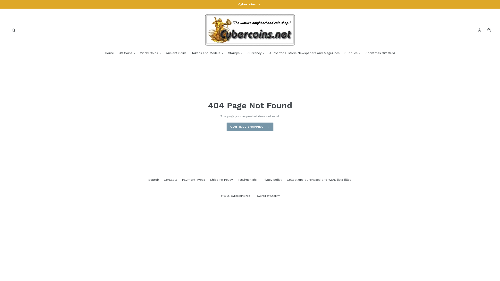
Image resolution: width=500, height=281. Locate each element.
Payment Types (193, 179)
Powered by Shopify (267, 195)
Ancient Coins (176, 53)
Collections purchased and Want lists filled (319, 179)
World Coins (151, 53)
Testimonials (247, 179)
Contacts (170, 179)
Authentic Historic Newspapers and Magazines (304, 53)
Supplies (353, 53)
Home (109, 53)
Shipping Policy (221, 179)
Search (153, 179)
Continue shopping (247, 126)
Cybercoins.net (240, 195)
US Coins (128, 53)
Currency (256, 53)
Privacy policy (272, 179)
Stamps (236, 53)
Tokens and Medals (208, 53)
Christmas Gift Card (380, 53)
